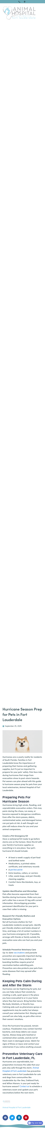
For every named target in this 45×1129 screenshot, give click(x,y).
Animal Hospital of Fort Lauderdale (16, 1107)
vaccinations (19, 953)
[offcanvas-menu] (40, 13)
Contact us (24, 1086)
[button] (5, 1117)
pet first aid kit (16, 870)
